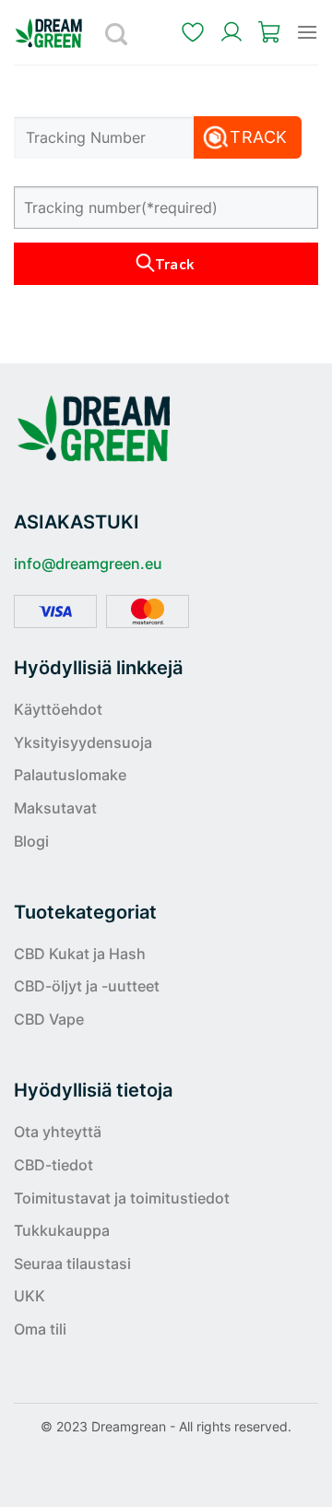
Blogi (31, 841)
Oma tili (40, 1329)
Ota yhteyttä (57, 1131)
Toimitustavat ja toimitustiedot (122, 1198)
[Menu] (307, 31)
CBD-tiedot (53, 1165)
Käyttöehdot (58, 709)
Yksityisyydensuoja (83, 742)
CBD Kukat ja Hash (80, 953)
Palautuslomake (70, 774)
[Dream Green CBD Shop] (55, 33)
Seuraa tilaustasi (72, 1263)
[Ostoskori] (270, 32)
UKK (29, 1296)
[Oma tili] (231, 32)
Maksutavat (55, 808)
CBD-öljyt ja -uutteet (87, 986)
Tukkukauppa (62, 1230)
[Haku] (117, 32)
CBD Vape (49, 1019)
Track (259, 137)
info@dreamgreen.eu (88, 563)
